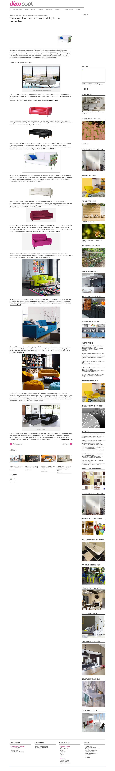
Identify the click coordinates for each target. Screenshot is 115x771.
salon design (67, 175)
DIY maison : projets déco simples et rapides (93, 374)
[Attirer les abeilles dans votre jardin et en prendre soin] (93, 239)
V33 (61, 747)
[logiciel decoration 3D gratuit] (93, 731)
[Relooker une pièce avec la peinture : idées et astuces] (48, 463)
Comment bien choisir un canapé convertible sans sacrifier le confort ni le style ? (64, 468)
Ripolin (62, 754)
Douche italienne (15, 747)
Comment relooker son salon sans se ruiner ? (31, 467)
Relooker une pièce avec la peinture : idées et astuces (48, 468)
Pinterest (87, 757)
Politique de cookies (90, 747)
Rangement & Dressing (41, 747)
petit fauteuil (20, 179)
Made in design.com (66, 439)
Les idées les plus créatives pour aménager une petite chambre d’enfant (92, 84)
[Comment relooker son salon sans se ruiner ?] (32, 463)
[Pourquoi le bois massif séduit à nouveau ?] (17, 463)
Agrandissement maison (17, 751)
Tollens (62, 750)
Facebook (88, 754)
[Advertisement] (93, 40)
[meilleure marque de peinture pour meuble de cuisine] (93, 534)
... (87, 350)
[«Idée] (93, 584)
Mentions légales (90, 751)
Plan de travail (15, 750)
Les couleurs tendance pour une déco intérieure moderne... (92, 461)
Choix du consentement (91, 753)
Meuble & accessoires (41, 746)
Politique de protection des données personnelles (92, 749)
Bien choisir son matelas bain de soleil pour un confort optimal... (92, 454)
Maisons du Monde (15, 305)
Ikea (40, 124)
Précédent (17, 444)
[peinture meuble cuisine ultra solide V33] (93, 317)
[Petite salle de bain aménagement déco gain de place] (93, 706)
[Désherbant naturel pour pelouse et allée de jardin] (93, 139)
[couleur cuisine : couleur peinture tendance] (93, 609)
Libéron (62, 756)
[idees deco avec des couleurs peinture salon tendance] (93, 197)
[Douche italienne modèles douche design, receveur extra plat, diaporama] (93, 170)
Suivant (65, 444)
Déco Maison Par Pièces (20, 15)
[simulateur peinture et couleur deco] (93, 427)
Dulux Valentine (64, 749)
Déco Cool (13, 15)
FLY (24, 352)
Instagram (88, 756)
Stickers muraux (39, 749)
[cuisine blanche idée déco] (93, 292)
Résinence (63, 751)
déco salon (53, 52)
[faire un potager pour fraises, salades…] (93, 267)
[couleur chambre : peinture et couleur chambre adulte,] (93, 489)
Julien (62, 753)
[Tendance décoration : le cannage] (93, 220)
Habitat (58, 231)
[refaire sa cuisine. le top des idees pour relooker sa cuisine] (93, 675)
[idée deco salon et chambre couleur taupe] (93, 637)
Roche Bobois (53, 100)
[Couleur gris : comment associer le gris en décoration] (93, 110)
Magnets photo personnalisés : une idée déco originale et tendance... (93, 448)
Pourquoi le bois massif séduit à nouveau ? (16, 467)
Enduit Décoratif (64, 761)
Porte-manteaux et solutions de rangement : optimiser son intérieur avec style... (93, 441)
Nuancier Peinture (65, 763)
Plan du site (88, 746)
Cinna (27, 400)
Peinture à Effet (64, 760)
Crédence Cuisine (16, 749)
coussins (32, 301)
